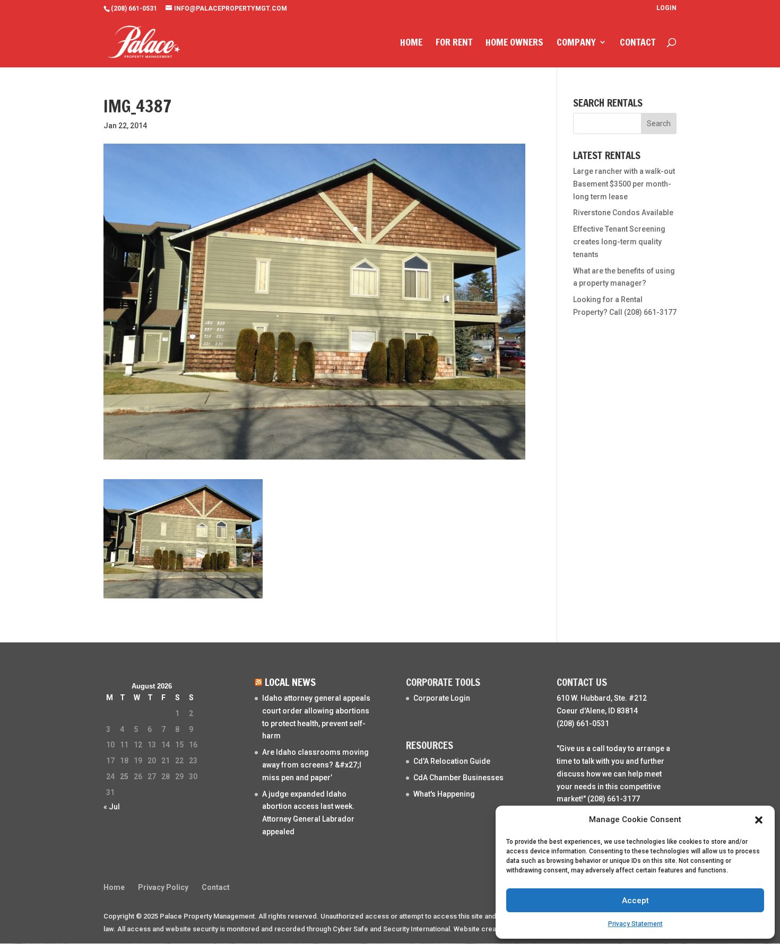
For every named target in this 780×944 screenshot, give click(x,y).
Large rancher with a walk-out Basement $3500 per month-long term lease (624, 184)
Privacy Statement (635, 924)
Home (411, 43)
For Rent (454, 43)
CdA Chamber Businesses (458, 777)
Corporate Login (441, 698)
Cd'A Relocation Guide (451, 761)
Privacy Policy (163, 887)
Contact (637, 43)
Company (576, 43)
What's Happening (444, 794)
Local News (290, 682)
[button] (758, 820)
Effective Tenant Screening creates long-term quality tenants (619, 242)
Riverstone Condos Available (623, 212)
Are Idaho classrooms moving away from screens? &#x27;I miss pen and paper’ (315, 765)
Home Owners (514, 43)
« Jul (111, 806)
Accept (635, 900)
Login (666, 8)
